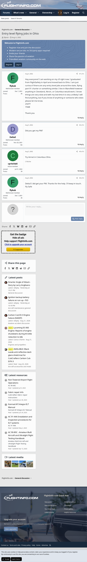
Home (38, 545)
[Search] (83, 13)
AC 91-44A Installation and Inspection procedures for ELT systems (20, 419)
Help (33, 545)
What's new (18, 12)
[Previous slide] (7, 464)
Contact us (4, 545)
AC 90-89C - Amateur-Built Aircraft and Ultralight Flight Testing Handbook (20, 435)
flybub (6, 37)
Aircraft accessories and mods (19, 366)
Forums (6, 12)
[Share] (77, 73)
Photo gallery (68, 509)
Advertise (45, 545)
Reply (82, 118)
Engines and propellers (17, 345)
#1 (80, 74)
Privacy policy (26, 545)
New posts (5, 18)
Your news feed (50, 509)
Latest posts (15, 277)
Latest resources (18, 375)
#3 (80, 151)
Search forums (16, 18)
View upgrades (11, 529)
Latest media (16, 457)
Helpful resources (70, 512)
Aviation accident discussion (19, 323)
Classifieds (67, 505)
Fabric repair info (15, 392)
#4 (80, 178)
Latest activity (49, 512)
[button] (26, 13)
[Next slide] (30, 464)
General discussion (15, 293)
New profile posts (51, 505)
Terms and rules (15, 545)
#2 (80, 125)
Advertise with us (70, 502)
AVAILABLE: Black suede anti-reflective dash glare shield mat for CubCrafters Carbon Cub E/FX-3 (19, 355)
